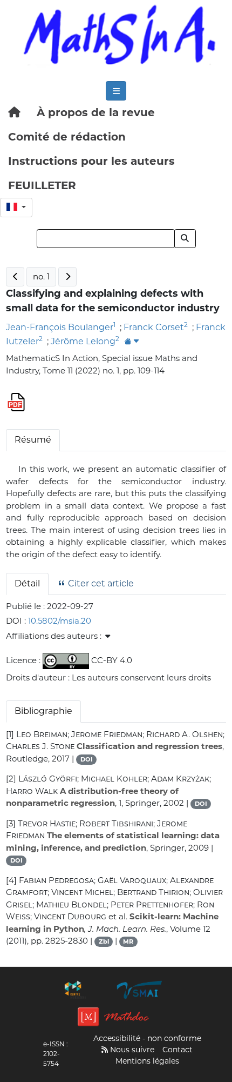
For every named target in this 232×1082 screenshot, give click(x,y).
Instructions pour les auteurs (91, 161)
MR (128, 941)
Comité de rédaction (67, 136)
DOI (86, 759)
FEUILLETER (42, 185)
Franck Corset (154, 327)
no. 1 (41, 276)
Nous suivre (131, 1049)
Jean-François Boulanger (59, 327)
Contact (177, 1049)
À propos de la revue (96, 112)
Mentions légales (147, 1061)
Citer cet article (100, 583)
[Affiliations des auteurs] (131, 342)
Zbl (104, 941)
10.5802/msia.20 (59, 621)
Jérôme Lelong (83, 341)
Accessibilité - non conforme (147, 1038)
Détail (27, 583)
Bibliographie (43, 711)
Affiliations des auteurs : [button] (55, 636)
